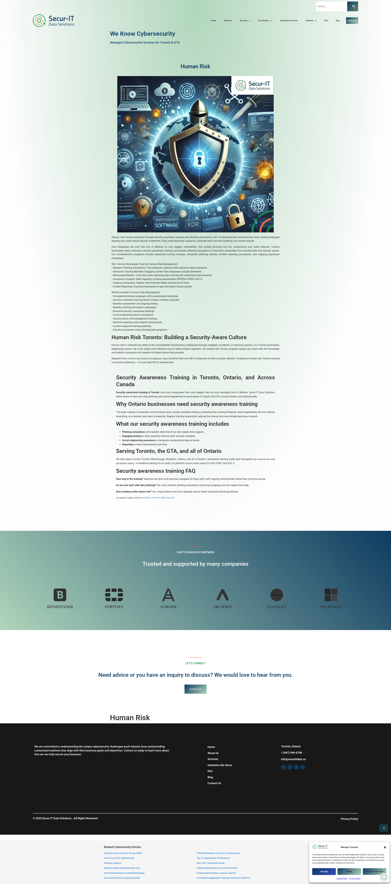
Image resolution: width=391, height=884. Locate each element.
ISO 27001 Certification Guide (211, 863)
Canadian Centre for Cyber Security (157, 497)
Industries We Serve (289, 20)
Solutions (309, 20)
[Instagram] (296, 767)
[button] (384, 847)
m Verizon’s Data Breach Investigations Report (147, 358)
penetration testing (125, 463)
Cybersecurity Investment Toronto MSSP (123, 853)
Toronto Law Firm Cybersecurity (119, 858)
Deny (349, 871)
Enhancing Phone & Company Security (122, 878)
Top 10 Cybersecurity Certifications (213, 858)
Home (213, 20)
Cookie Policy (342, 878)
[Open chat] (384, 877)
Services (243, 20)
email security (263, 459)
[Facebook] (283, 767)
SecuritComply (192, 463)
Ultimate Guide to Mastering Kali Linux (122, 868)
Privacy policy (355, 878)
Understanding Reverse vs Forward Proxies (217, 868)
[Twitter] (289, 767)
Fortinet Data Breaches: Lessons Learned (216, 873)
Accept (324, 871)
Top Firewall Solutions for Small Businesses (124, 873)
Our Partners (263, 20)
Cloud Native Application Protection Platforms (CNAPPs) (223, 878)
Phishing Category (112, 863)
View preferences (374, 871)
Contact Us (352, 20)
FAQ (326, 20)
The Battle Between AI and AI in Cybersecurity (218, 853)
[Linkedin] (302, 767)
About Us (228, 20)
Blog (338, 20)
